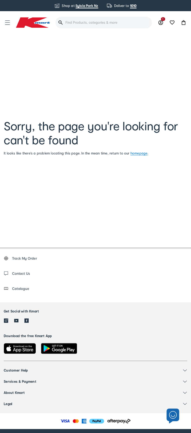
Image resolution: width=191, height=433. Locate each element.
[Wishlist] (172, 22)
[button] (7, 22)
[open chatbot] (173, 416)
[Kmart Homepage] (32, 22)
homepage (139, 153)
